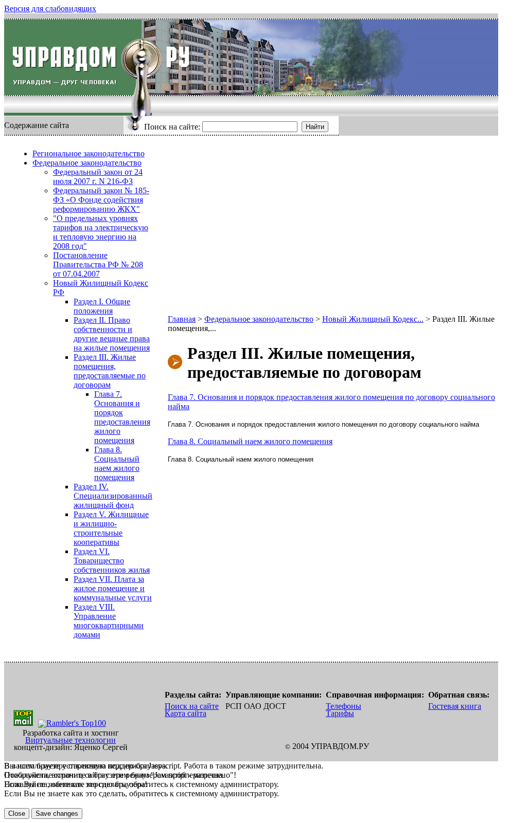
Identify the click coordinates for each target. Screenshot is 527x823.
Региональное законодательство (88, 153)
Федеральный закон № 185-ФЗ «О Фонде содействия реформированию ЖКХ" (101, 199)
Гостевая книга (454, 706)
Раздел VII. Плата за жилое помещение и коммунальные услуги (113, 588)
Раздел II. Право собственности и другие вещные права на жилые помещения (112, 334)
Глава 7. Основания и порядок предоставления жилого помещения (122, 417)
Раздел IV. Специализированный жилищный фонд (113, 495)
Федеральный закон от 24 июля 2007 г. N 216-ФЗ (98, 177)
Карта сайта (185, 713)
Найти (315, 127)
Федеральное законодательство (87, 162)
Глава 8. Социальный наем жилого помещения (116, 463)
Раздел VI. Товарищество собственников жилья (112, 560)
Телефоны (343, 706)
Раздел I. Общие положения (102, 306)
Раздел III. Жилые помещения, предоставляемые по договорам (110, 371)
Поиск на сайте (192, 706)
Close (16, 813)
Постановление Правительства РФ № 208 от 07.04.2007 (98, 264)
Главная (182, 319)
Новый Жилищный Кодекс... (373, 319)
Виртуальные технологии (70, 740)
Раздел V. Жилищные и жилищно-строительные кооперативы (111, 528)
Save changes (57, 813)
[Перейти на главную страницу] (73, 57)
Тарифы (340, 713)
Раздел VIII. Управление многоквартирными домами (109, 620)
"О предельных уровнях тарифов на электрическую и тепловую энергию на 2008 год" (100, 232)
